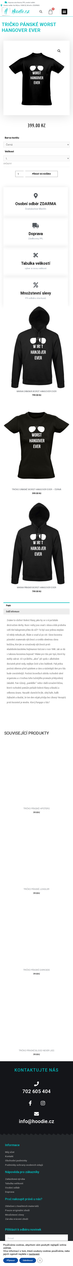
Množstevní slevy (35, 293)
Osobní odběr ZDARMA (35, 204)
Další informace (12, 611)
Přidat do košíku (41, 173)
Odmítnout (28, 1260)
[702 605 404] (36, 1084)
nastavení (34, 1254)
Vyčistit (7, 163)
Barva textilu (12, 137)
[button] (40, 11)
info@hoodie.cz (36, 1121)
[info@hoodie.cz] (36, 1114)
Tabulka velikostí (35, 263)
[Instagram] (43, 1103)
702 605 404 (36, 1091)
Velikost (9, 151)
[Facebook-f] (30, 1103)
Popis (8, 605)
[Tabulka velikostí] (35, 255)
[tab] (36, 605)
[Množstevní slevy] (35, 285)
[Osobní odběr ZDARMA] (35, 195)
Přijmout (11, 1260)
